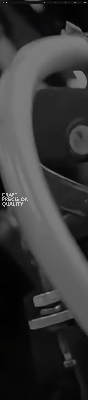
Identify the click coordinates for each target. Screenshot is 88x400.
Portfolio (55, 2)
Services (75, 2)
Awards (45, 2)
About (65, 2)
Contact (85, 2)
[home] (23, 2)
